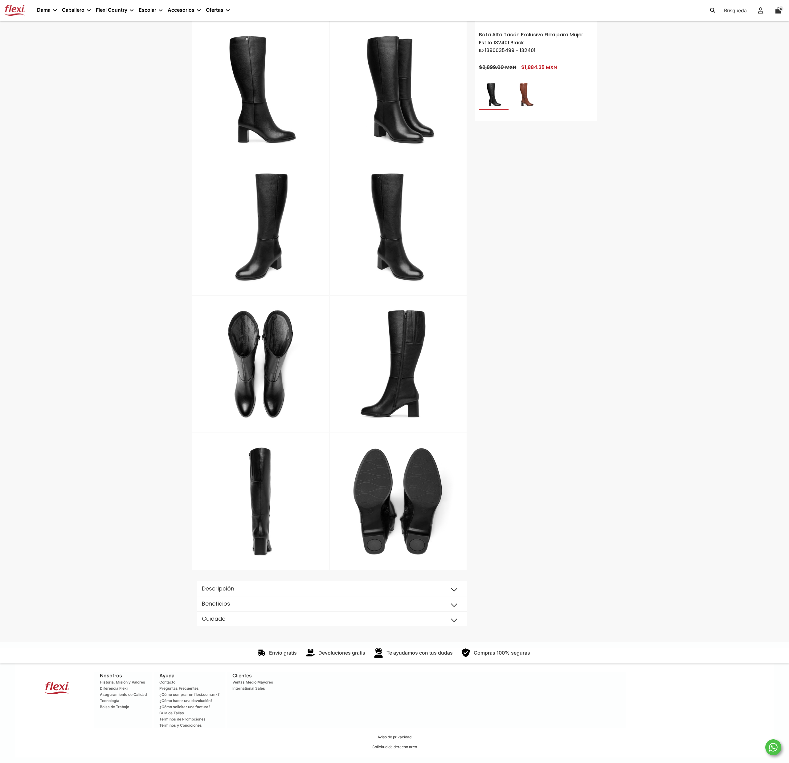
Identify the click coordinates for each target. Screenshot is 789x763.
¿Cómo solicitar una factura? (185, 706)
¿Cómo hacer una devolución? (186, 700)
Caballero (73, 10)
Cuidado (214, 619)
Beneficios (216, 603)
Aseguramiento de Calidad (123, 694)
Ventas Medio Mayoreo (252, 682)
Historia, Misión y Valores (122, 682)
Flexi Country (111, 10)
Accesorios (181, 10)
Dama (44, 10)
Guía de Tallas (171, 713)
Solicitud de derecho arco (394, 747)
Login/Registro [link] (760, 10)
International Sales (248, 688)
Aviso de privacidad (394, 737)
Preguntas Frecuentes (179, 688)
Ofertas (214, 10)
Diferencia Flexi (114, 688)
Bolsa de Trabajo (114, 706)
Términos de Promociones (182, 719)
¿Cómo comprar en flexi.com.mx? (189, 694)
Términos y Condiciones (180, 725)
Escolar (147, 10)
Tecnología (109, 700)
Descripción (218, 588)
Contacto (167, 682)
